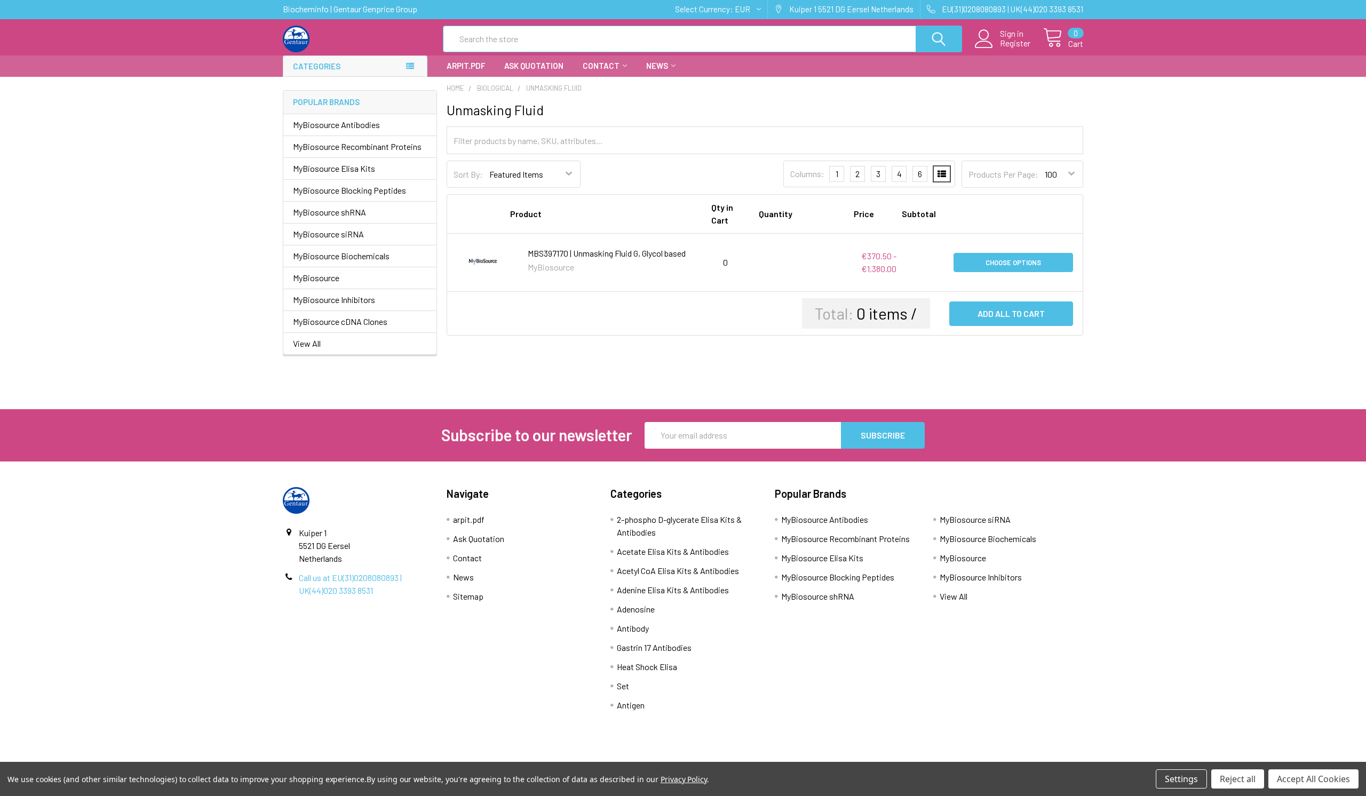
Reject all (1238, 779)
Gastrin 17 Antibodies (654, 647)
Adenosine (636, 609)
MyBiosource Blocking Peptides (349, 190)
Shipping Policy (583, 757)
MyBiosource (316, 278)
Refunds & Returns (783, 757)
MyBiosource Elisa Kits (334, 168)
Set (623, 686)
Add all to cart (1011, 313)
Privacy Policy (983, 757)
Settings (1181, 779)
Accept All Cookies (1313, 779)
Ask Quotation (533, 65)
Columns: (807, 174)
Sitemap (468, 596)
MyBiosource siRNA (328, 234)
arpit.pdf (466, 65)
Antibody (633, 628)
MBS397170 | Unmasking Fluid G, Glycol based (607, 253)
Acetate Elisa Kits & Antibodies (673, 551)
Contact (601, 65)
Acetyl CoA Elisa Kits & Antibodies (678, 571)
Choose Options (1013, 262)
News (657, 65)
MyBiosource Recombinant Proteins (357, 146)
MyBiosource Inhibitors (334, 299)
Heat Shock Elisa (647, 667)
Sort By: (468, 174)
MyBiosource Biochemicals (341, 256)
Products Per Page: (1003, 174)
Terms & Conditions (383, 757)
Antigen (631, 705)
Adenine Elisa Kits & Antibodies (673, 590)
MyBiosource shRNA (329, 212)
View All (307, 343)
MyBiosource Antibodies (336, 125)
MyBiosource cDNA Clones (340, 321)
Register (1015, 43)
